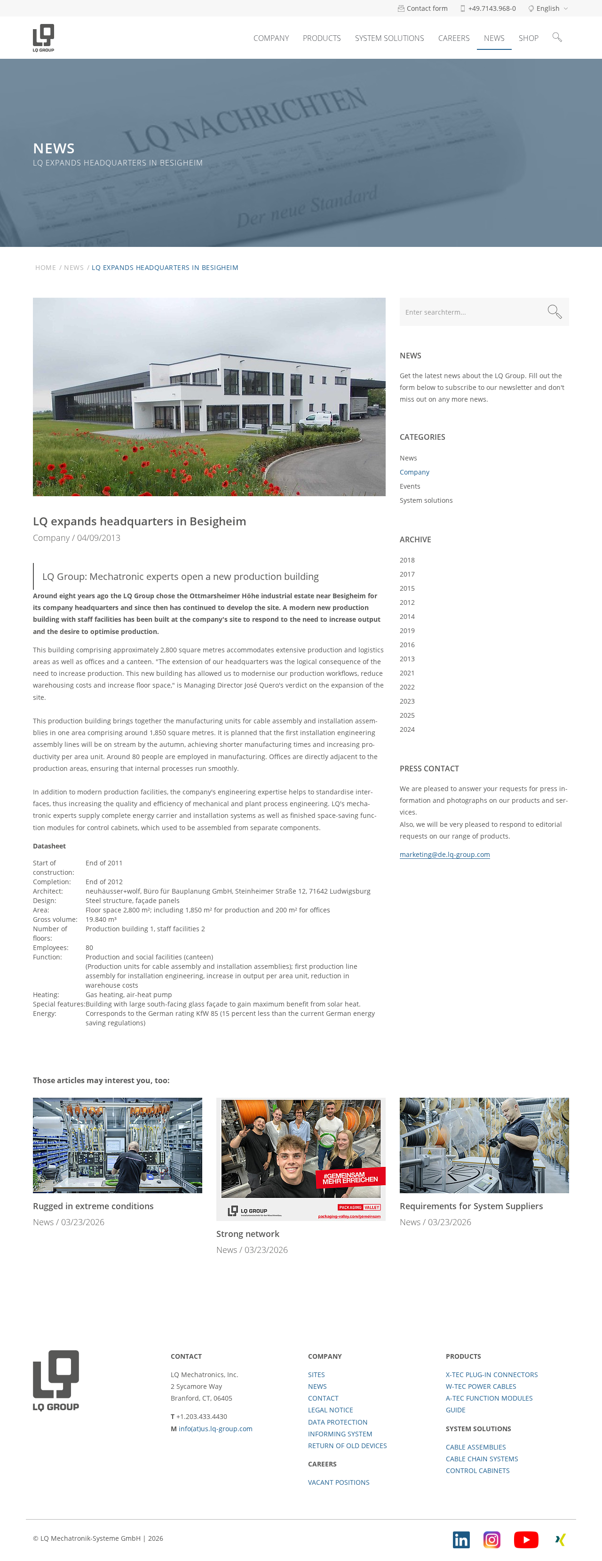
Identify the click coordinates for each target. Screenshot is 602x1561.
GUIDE (456, 1409)
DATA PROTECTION (338, 1422)
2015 (407, 588)
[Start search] (555, 312)
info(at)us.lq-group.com (216, 1428)
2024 (407, 729)
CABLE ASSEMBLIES (476, 1446)
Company (271, 38)
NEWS (317, 1386)
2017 (407, 574)
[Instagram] (491, 1538)
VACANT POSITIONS (339, 1482)
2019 (407, 630)
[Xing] (560, 1538)
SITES (316, 1374)
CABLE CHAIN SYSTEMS (482, 1458)
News (494, 38)
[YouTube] (526, 1538)
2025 (407, 715)
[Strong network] (301, 1159)
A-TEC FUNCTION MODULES (489, 1398)
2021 (407, 672)
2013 (407, 658)
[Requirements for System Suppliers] (484, 1145)
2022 (407, 686)
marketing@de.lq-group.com (445, 854)
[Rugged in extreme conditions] (117, 1145)
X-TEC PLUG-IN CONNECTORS (492, 1374)
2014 (407, 616)
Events (410, 486)
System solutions (389, 38)
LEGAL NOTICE (330, 1409)
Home (45, 267)
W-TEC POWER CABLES (481, 1386)
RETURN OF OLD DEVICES (347, 1445)
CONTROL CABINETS (478, 1470)
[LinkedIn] (461, 1538)
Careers (454, 38)
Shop (529, 38)
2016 (407, 644)
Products (322, 38)
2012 (407, 602)
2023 (407, 701)
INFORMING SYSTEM (340, 1433)
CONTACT (323, 1398)
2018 (407, 559)
